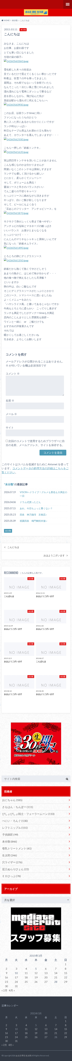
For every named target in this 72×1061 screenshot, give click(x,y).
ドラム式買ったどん (30, 502)
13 (45, 973)
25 (26, 981)
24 (16, 981)
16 (6, 977)
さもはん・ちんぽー (17, 806)
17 (16, 977)
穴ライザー (12, 862)
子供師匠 (10, 834)
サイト (10, 427)
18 (26, 977)
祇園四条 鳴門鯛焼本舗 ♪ (33, 520)
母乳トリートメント (16, 848)
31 (16, 986)
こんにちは (13, 547)
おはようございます (54, 555)
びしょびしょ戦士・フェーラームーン (28, 813)
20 (45, 977)
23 (6, 981)
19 (36, 977)
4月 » (12, 990)
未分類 (9, 484)
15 (65, 973)
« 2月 (4, 990)
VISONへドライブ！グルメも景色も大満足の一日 (43, 494)
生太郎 (9, 855)
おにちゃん (12, 800)
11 (26, 973)
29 (65, 981)
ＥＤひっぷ (11, 876)
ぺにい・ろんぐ (15, 820)
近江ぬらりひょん (15, 869)
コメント (13, 373)
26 (36, 981)
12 (36, 973)
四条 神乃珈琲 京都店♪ (33, 514)
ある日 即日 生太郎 (23, 1055)
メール (11, 414)
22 (65, 977)
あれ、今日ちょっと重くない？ (36, 508)
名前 (10, 400)
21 (55, 977)
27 (45, 981)
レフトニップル (15, 827)
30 (6, 986)
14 (55, 973)
